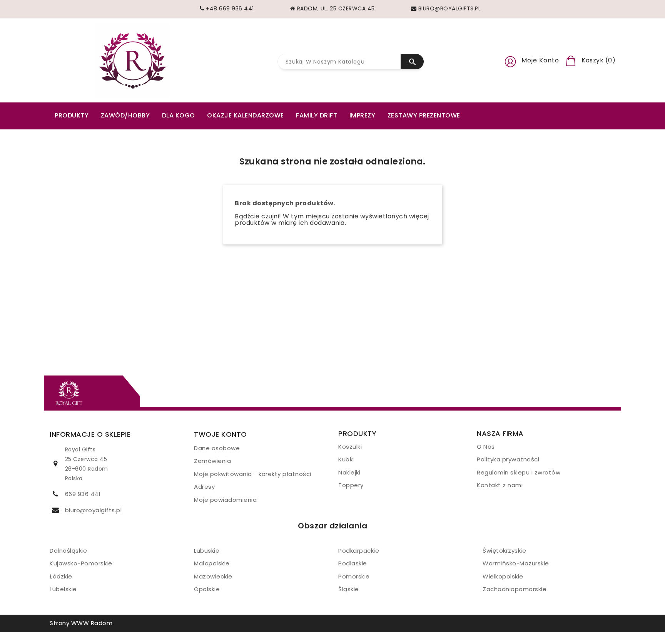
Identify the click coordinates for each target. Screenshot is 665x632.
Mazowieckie (213, 576)
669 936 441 (83, 494)
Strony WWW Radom (81, 623)
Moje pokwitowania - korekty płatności (252, 474)
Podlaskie (352, 563)
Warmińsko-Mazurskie (516, 563)
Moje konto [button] (540, 60)
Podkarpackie (358, 551)
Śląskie (348, 589)
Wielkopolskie (503, 576)
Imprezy (362, 115)
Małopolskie (212, 563)
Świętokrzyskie (504, 551)
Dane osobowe (217, 448)
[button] (510, 60)
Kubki (346, 459)
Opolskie (207, 589)
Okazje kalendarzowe (245, 115)
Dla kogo (178, 115)
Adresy (204, 487)
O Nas (486, 447)
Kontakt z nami (500, 485)
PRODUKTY (72, 115)
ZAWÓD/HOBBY (125, 115)
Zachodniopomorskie (514, 589)
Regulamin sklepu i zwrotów (518, 472)
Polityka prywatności (508, 459)
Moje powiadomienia (225, 500)
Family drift (316, 115)
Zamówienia (212, 461)
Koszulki (350, 447)
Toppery (351, 485)
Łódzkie (61, 576)
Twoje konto (220, 434)
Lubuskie (206, 551)
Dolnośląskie (68, 551)
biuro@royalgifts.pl (93, 510)
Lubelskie (63, 589)
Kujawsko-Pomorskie (81, 563)
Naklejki (349, 472)
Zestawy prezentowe (424, 115)
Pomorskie (354, 576)
